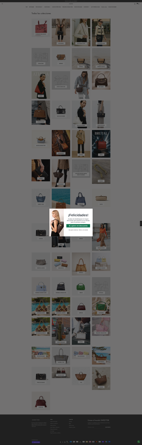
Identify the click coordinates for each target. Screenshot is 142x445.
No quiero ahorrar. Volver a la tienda (78, 230)
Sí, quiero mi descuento (78, 226)
